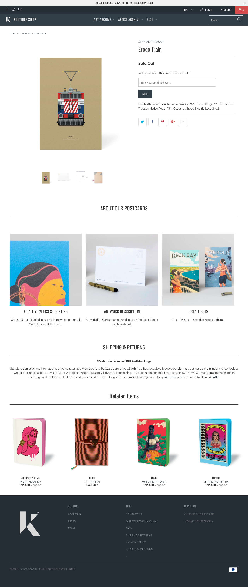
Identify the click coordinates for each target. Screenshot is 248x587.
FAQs (215, 377)
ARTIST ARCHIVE (129, 19)
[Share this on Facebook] (152, 122)
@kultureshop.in (172, 377)
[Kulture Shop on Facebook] (7, 9)
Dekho (92, 442)
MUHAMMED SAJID (154, 481)
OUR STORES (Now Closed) (142, 521)
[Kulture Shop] (22, 20)
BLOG (151, 19)
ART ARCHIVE (102, 19)
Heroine (216, 442)
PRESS (72, 521)
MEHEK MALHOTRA (216, 481)
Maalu (154, 442)
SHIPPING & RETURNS (139, 535)
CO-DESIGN (92, 481)
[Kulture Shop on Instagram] (13, 9)
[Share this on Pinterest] (162, 122)
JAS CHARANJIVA (30, 481)
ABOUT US (74, 514)
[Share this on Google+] (173, 122)
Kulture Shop (26, 568)
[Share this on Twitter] (142, 122)
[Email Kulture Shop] (20, 9)
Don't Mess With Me (30, 442)
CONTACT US (134, 514)
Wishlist (225, 10)
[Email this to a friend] (183, 122)
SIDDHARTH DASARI (151, 41)
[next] (128, 105)
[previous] (16, 105)
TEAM (71, 528)
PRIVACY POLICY (136, 542)
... (126, 555)
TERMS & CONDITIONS (139, 549)
